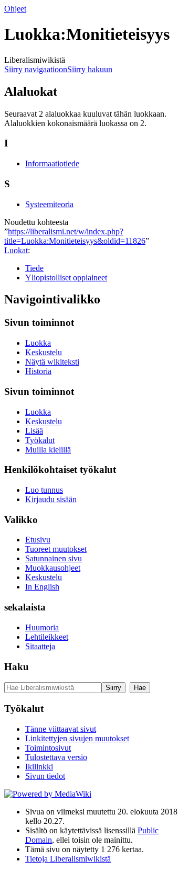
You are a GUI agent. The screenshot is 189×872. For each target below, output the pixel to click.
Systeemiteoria (49, 204)
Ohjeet (15, 8)
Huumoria (42, 627)
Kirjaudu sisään (51, 499)
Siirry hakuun (89, 69)
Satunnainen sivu (53, 558)
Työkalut (40, 440)
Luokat (16, 250)
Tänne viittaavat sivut (60, 728)
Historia (38, 371)
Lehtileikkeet (46, 636)
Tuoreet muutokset (56, 549)
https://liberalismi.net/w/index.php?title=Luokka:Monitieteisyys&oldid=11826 (74, 236)
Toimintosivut (48, 747)
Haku (16, 666)
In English (42, 586)
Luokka (38, 342)
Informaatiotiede (52, 163)
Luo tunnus (44, 489)
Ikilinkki (39, 766)
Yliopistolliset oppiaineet (66, 277)
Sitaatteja (40, 646)
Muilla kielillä (48, 449)
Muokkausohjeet (52, 567)
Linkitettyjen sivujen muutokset (77, 738)
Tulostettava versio (56, 757)
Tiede (34, 268)
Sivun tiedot (45, 776)
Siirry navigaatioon (35, 69)
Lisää (34, 430)
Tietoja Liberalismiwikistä (68, 858)
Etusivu (37, 539)
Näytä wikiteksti (52, 361)
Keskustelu (43, 352)
